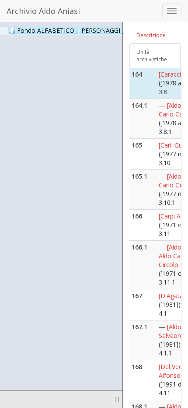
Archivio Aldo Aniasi (43, 11)
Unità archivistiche (151, 55)
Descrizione (151, 35)
